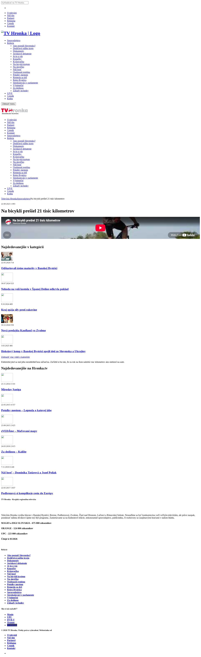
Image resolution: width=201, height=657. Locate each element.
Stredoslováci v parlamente (25, 82)
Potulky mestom (20, 75)
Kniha (10, 98)
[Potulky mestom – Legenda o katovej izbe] (7, 402)
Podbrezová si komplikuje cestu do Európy (27, 493)
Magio (10, 614)
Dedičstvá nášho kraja (23, 48)
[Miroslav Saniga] (7, 381)
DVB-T (11, 620)
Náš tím (10, 15)
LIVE (10, 93)
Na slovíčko (18, 67)
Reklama (11, 21)
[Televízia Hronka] (20, 33)
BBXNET (12, 625)
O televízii (12, 13)
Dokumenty (18, 51)
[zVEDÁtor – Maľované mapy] (7, 422)
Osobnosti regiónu (21, 72)
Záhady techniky (21, 90)
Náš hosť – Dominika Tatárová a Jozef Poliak (29, 472)
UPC (9, 617)
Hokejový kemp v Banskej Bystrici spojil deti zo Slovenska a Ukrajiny (43, 351)
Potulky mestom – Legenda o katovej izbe (26, 410)
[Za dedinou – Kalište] (7, 443)
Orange (11, 622)
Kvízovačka (18, 61)
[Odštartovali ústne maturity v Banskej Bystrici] (7, 260)
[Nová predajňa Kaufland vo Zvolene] (7, 322)
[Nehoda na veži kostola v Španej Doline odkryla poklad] (7, 280)
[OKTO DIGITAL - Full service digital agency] (56, 630)
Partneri (10, 18)
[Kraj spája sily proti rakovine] (7, 301)
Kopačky (17, 59)
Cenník (10, 23)
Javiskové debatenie (22, 53)
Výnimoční (18, 85)
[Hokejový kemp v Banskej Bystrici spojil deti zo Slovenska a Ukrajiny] (7, 343)
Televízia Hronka (9, 198)
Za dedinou (18, 88)
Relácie (10, 43)
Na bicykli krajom (21, 64)
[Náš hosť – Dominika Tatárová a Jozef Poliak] (7, 464)
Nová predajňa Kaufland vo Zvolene (23, 330)
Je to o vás (18, 56)
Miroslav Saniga (11, 389)
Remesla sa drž (20, 77)
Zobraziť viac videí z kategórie (15, 357)
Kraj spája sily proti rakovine (19, 309)
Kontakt (11, 26)
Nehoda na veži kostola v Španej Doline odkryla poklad (35, 289)
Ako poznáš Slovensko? (24, 45)
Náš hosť (17, 69)
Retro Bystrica (19, 80)
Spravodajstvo (13, 40)
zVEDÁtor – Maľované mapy (19, 431)
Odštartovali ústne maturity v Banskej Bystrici (29, 268)
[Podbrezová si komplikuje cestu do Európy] (7, 485)
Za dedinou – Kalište (13, 451)
